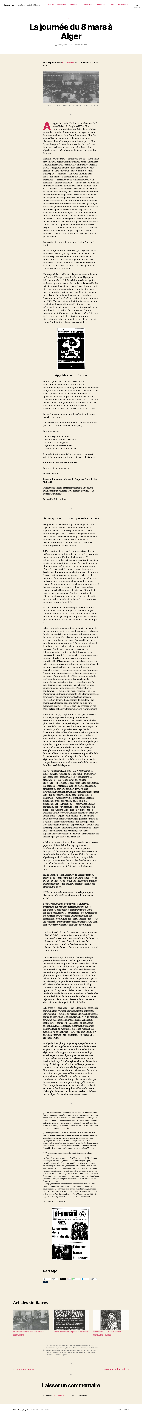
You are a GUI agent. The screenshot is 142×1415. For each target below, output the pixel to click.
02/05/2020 (62, 45)
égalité (87, 1345)
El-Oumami (68, 62)
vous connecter (59, 1395)
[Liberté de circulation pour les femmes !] (71, 1320)
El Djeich (76, 105)
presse (71, 18)
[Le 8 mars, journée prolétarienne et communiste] (31, 1320)
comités (69, 1345)
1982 (47, 1345)
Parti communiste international (71, 1350)
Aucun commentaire (79, 45)
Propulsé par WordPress (40, 1410)
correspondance (79, 1345)
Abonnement (123, 5)
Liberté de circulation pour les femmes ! (70, 1332)
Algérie (52, 1345)
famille (54, 1348)
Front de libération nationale (76, 1348)
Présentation (61, 5)
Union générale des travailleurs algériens (76, 1352)
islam (89, 1348)
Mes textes (87, 5)
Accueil (51, 5)
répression (57, 1352)
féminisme (61, 1348)
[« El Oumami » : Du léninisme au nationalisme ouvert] (111, 1320)
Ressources (100, 5)
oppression (56, 1350)
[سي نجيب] (9, 5)
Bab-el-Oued (60, 1345)
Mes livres (74, 5)
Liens (112, 5)
